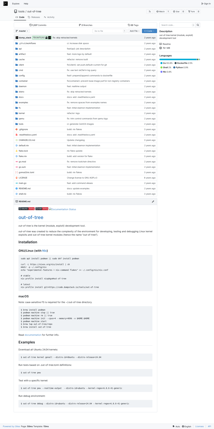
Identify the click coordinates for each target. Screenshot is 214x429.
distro (21, 91)
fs (20, 108)
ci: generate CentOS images (80, 124)
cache (22, 59)
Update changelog (76, 140)
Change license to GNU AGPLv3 (82, 177)
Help (26, 3)
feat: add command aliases (80, 183)
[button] (160, 11)
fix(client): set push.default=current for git (87, 65)
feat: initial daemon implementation (83, 108)
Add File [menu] (134, 31)
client (21, 65)
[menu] (176, 426)
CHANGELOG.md (27, 140)
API (209, 426)
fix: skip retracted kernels (65, 37)
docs (21, 97)
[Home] (5, 3)
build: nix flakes (74, 129)
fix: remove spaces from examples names (87, 102)
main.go (22, 183)
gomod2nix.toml (26, 172)
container (23, 81)
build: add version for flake (79, 156)
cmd (21, 70)
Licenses (199, 426)
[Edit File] (153, 201)
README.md (25, 188)
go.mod (22, 161)
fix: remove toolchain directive (81, 161)
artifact (22, 54)
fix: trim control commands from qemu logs (87, 118)
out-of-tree (34, 11)
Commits (39, 25)
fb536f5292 (39, 37)
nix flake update (74, 151)
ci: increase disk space (78, 43)
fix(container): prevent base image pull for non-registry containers (98, 81)
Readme (167, 44)
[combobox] (110, 31)
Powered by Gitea (11, 426)
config (22, 75)
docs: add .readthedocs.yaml (81, 97)
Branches (87, 25)
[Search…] (197, 25)
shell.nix (22, 194)
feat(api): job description (78, 48)
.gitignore (23, 129)
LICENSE (23, 177)
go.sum (22, 167)
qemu (21, 118)
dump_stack (25, 37)
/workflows (27, 43)
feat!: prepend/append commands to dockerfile (89, 75)
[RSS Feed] (149, 11)
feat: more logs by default (79, 54)
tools (21, 11)
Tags (134, 25)
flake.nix (23, 156)
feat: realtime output (76, 86)
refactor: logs (73, 113)
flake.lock (23, 151)
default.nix (24, 145)
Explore (15, 3)
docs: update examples (78, 188)
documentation (33, 334)
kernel (22, 113)
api (20, 48)
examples (23, 102)
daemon (22, 86)
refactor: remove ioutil (77, 59)
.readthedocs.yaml (28, 134)
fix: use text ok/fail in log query (81, 70)
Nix (44, 250)
